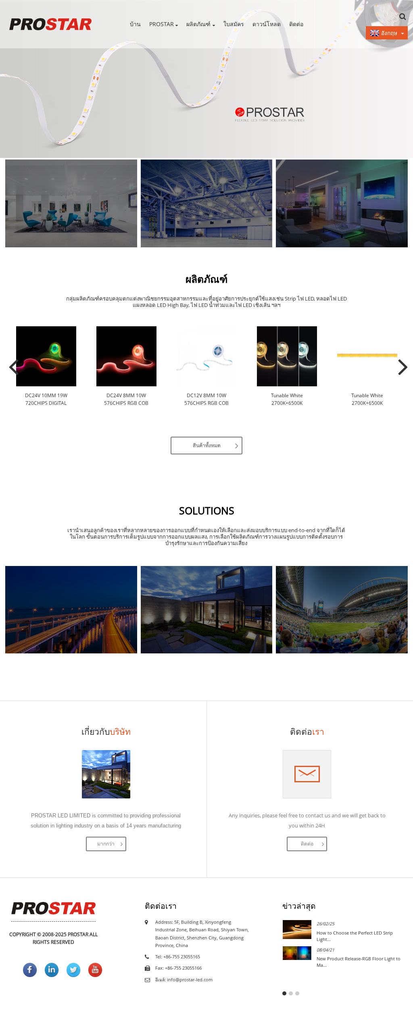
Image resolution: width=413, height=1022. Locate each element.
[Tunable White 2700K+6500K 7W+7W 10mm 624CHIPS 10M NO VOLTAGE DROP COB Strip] (287, 356)
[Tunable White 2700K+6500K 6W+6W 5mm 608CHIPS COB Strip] (367, 356)
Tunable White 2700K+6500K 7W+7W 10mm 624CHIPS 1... (286, 399)
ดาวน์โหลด (266, 24)
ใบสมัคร (233, 24)
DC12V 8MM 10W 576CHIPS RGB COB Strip (206, 399)
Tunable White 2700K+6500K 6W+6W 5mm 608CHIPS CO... (367, 399)
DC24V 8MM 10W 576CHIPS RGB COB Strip (126, 399)
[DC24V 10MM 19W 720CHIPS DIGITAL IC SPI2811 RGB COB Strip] (46, 356)
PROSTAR (161, 24)
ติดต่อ (296, 24)
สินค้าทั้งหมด (207, 445)
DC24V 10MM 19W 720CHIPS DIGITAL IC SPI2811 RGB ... (46, 399)
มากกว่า (106, 843)
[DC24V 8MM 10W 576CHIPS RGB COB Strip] (126, 356)
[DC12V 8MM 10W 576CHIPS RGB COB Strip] (207, 356)
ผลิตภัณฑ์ (198, 24)
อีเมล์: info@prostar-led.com (184, 980)
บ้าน (135, 24)
